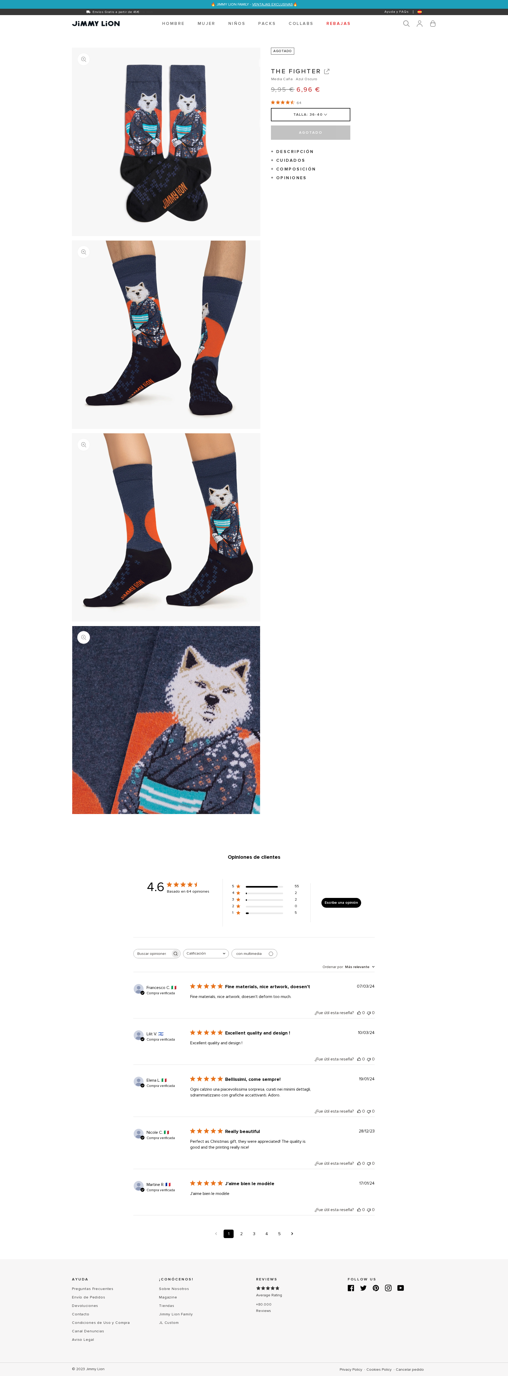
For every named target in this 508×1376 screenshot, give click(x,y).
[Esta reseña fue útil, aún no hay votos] (359, 1012)
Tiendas (166, 1305)
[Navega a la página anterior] (216, 1234)
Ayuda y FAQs (396, 12)
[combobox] (206, 953)
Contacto (80, 1314)
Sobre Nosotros (174, 1289)
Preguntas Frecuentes (93, 1289)
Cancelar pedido (410, 1369)
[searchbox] (152, 953)
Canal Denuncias (88, 1331)
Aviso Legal (83, 1339)
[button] (173, 23)
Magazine (168, 1297)
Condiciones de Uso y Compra (101, 1322)
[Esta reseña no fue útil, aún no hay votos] (369, 1012)
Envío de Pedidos (88, 1297)
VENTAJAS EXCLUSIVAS (272, 4)
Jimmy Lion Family (176, 1314)
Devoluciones (85, 1305)
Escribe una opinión (341, 902)
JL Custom (169, 1322)
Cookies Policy (379, 1369)
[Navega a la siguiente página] (292, 1234)
